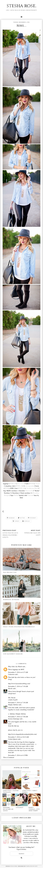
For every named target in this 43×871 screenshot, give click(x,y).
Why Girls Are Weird (15, 666)
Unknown (11, 674)
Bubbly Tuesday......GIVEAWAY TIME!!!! (34, 809)
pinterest (32, 517)
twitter (22, 517)
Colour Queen (12, 739)
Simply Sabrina (13, 705)
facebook (11, 517)
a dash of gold (12, 700)
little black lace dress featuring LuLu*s (10, 535)
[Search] (21, 857)
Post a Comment (8, 757)
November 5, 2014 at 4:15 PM (18, 755)
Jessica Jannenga (13, 719)
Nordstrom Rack (32, 488)
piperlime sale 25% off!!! (32, 534)
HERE (31, 483)
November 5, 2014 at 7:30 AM (18, 702)
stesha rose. (21, 6)
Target (37, 483)
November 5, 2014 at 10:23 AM (18, 737)
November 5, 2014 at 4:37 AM (18, 672)
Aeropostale (29, 486)
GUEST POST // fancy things (29, 791)
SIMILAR (12, 483)
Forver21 (21, 483)
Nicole (10, 688)
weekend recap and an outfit (8, 809)
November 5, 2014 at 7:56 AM (18, 717)
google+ (27, 521)
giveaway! (19, 807)
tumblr (16, 521)
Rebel (16, 495)
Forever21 (29, 490)
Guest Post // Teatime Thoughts (11, 791)
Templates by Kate (31, 866)
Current (30, 495)
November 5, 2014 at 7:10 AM (18, 686)
